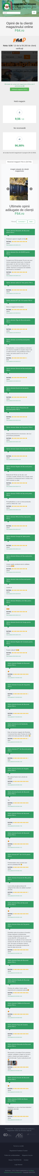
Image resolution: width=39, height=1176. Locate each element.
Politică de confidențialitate (12, 1155)
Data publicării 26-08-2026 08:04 (15, 1037)
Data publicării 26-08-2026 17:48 (15, 826)
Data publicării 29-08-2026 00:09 (13, 572)
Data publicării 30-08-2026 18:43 (13, 420)
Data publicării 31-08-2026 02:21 (13, 361)
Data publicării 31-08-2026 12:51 (13, 245)
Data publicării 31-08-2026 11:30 (13, 275)
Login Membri (18, 1164)
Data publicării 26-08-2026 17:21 (15, 847)
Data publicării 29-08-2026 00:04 (13, 593)
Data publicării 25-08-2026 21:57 (15, 1119)
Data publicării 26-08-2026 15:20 (15, 895)
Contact (26, 1160)
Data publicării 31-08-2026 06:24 (13, 332)
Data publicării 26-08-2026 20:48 (15, 806)
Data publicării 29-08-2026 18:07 (13, 529)
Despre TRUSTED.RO (15, 1160)
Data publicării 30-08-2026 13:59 (13, 441)
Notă (30, 221)
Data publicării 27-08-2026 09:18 (15, 716)
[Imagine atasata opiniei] (19, 191)
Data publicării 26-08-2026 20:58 (15, 784)
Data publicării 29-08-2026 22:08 (13, 509)
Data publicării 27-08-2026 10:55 (15, 677)
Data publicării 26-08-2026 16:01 (15, 870)
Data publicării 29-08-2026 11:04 (13, 549)
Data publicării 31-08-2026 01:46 (13, 381)
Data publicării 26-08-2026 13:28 (15, 953)
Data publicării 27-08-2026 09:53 (15, 697)
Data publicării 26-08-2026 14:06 (15, 917)
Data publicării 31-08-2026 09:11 (13, 313)
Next (31, 188)
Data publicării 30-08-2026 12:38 (13, 459)
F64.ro (19, 30)
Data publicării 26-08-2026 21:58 (15, 761)
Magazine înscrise (27, 1155)
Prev (8, 188)
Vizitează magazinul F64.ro (19, 89)
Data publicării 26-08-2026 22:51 (15, 742)
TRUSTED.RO (9, 1128)
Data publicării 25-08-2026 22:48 (15, 1070)
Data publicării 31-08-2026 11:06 (13, 293)
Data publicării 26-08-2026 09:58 (15, 1017)
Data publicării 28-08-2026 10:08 (13, 656)
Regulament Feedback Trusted (18, 1150)
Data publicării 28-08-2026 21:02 (13, 615)
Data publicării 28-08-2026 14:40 (13, 634)
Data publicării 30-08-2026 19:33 (13, 400)
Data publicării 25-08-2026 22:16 (15, 1092)
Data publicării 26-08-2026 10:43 (15, 972)
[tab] (19, 162)
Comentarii (21, 221)
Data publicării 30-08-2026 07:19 (13, 486)
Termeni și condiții (18, 1146)
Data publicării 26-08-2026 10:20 (15, 996)
